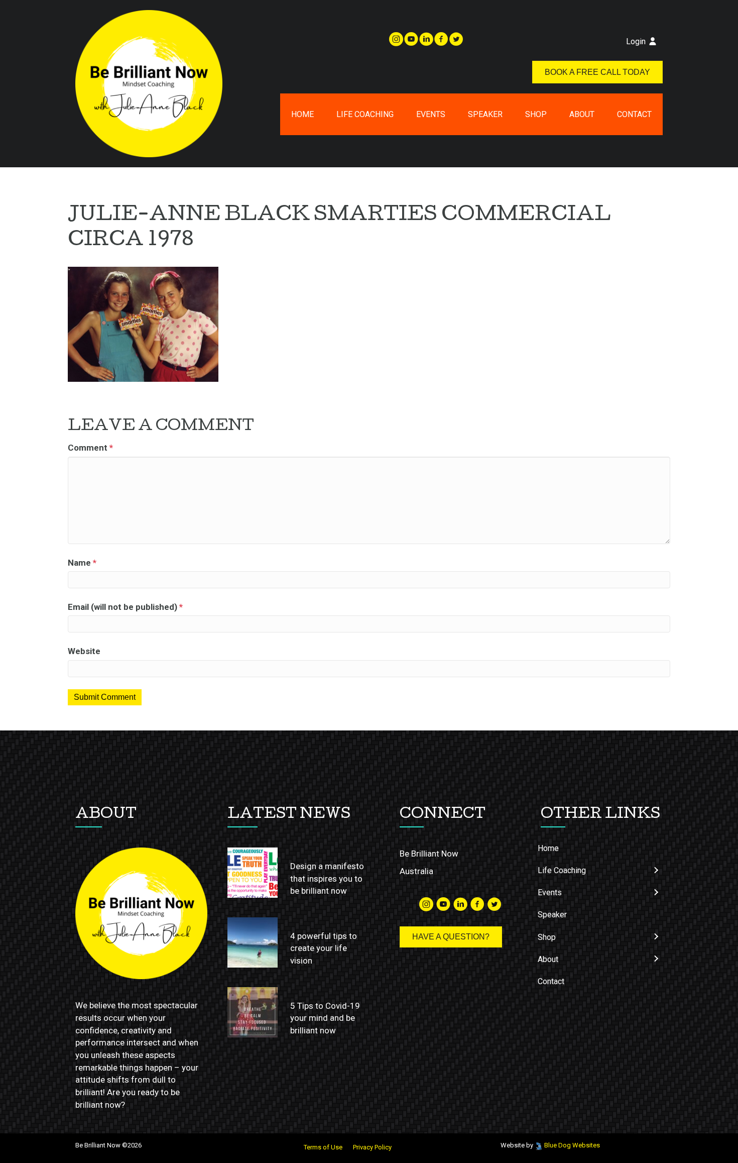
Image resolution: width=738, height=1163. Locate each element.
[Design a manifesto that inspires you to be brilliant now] (252, 873)
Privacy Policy (372, 1147)
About (581, 114)
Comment (90, 448)
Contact (634, 114)
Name (82, 563)
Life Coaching (365, 114)
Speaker (485, 114)
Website (84, 651)
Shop (536, 114)
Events (430, 114)
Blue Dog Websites (572, 1145)
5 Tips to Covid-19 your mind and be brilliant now (325, 1018)
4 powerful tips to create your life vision (323, 948)
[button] (656, 870)
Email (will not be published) (125, 607)
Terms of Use (323, 1147)
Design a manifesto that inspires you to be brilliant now (327, 878)
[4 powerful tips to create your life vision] (252, 942)
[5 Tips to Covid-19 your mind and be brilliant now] (252, 1012)
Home (302, 114)
